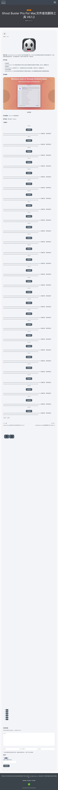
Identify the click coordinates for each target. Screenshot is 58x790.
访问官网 (29, 112)
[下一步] (11, 437)
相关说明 (29, 780)
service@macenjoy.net (33, 776)
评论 (5, 733)
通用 (30, 10)
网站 (40, 748)
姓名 (5, 748)
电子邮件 (23, 748)
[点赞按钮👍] (4, 34)
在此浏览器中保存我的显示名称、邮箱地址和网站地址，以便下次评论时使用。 (19, 752)
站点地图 (33, 780)
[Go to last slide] (6, 437)
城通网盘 (29, 129)
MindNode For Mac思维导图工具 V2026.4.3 (45, 424)
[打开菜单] (55, 2)
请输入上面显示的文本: (7, 759)
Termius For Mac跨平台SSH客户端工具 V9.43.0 (13, 424)
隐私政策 (24, 780)
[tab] (7, 710)
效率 (28, 10)
